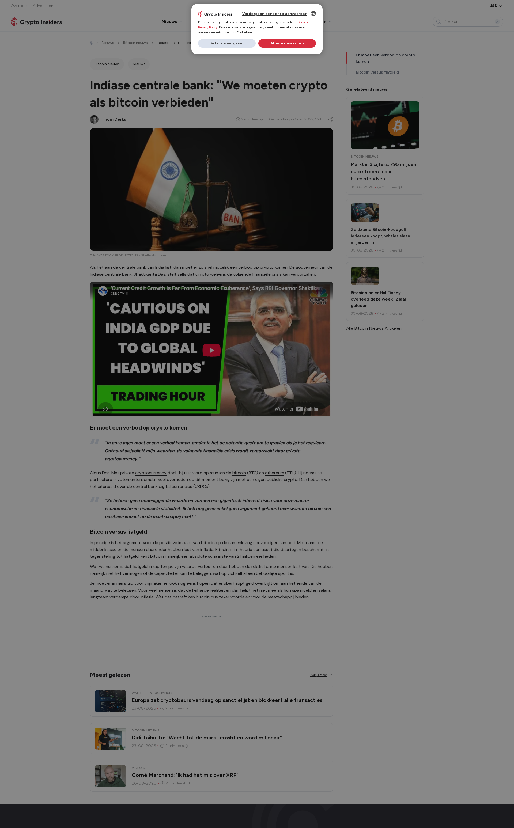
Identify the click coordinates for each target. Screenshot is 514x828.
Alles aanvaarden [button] (287, 43)
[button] (227, 43)
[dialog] (257, 29)
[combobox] (313, 13)
